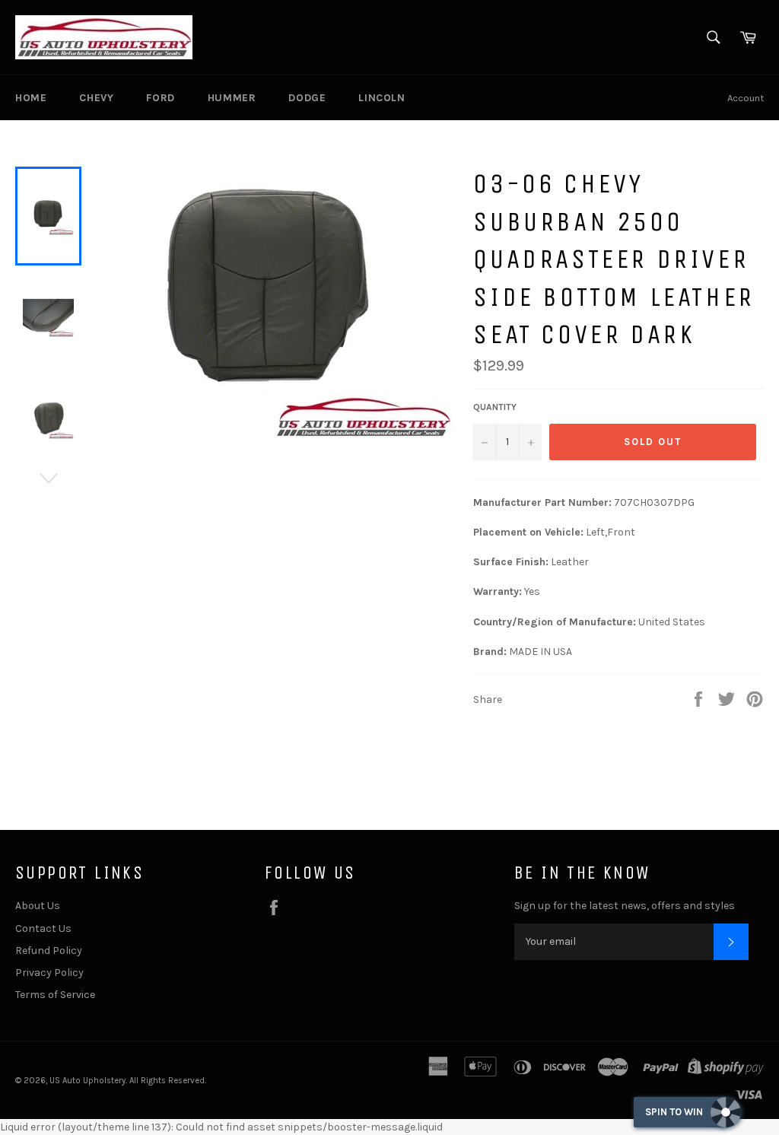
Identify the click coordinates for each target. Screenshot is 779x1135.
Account (745, 97)
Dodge (307, 97)
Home (30, 97)
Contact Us (43, 928)
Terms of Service (55, 994)
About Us (37, 905)
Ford (160, 97)
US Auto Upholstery (87, 1081)
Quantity (495, 407)
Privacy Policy (49, 972)
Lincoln (381, 97)
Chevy (96, 97)
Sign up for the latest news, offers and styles (624, 905)
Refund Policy (48, 950)
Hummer (232, 97)
